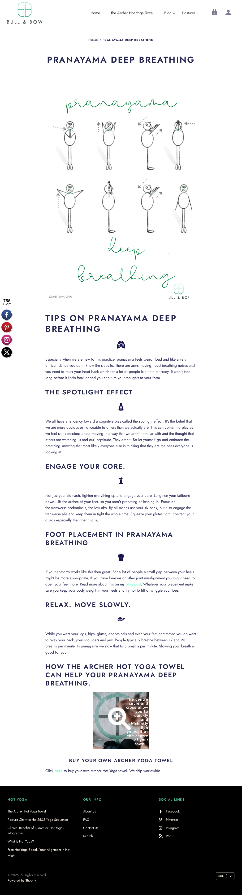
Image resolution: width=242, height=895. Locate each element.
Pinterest (172, 819)
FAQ (86, 819)
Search (88, 836)
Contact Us (90, 827)
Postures (188, 13)
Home (95, 13)
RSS (169, 836)
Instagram (172, 827)
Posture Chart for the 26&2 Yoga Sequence (38, 819)
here (59, 770)
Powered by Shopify (22, 880)
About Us (89, 811)
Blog (168, 13)
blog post (133, 584)
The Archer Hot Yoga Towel (132, 13)
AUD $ (222, 875)
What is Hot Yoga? (21, 841)
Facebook (173, 811)
